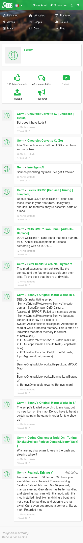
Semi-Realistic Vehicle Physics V (49, 264)
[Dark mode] (72, 5)
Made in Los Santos (14, 537)
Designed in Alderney (15, 533)
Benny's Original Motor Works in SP (51, 295)
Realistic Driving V (40, 472)
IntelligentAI (35, 167)
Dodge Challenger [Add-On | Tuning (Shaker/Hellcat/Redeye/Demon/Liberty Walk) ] (47, 441)
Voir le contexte (27, 127)
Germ (28, 49)
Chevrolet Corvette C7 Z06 (45, 140)
